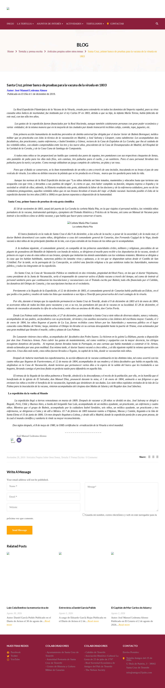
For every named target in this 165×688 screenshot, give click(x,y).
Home (10, 51)
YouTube (15, 659)
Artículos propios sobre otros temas (65, 51)
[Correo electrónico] (19, 440)
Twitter (14, 656)
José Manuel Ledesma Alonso (32, 436)
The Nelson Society (95, 670)
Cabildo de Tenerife (95, 652)
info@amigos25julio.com (139, 672)
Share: (142, 457)
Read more (93, 621)
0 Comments (91, 457)
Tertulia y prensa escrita (31, 51)
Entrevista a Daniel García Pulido (77, 607)
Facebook (16, 652)
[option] (30, 589)
